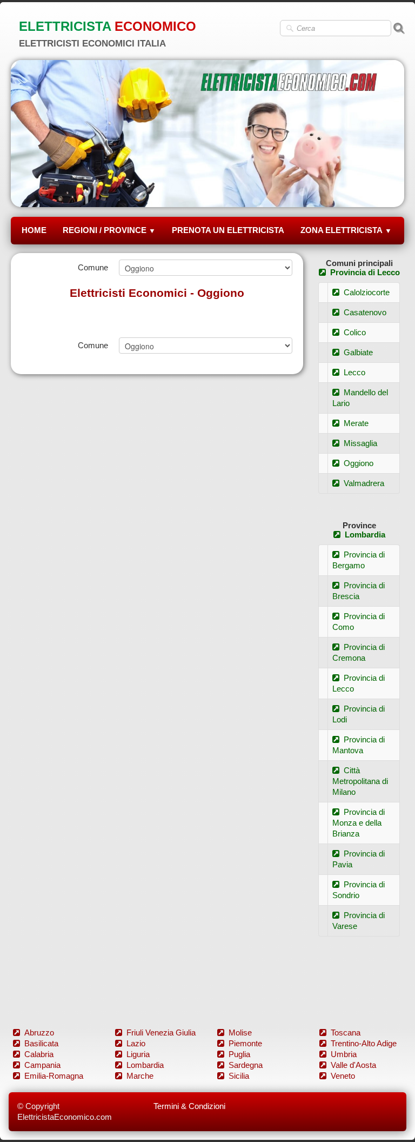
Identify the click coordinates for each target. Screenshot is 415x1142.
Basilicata (41, 1043)
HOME (34, 230)
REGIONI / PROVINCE (109, 230)
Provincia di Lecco (365, 272)
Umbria (344, 1054)
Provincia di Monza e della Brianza (358, 822)
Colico (355, 332)
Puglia (239, 1054)
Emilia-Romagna (53, 1075)
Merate (356, 423)
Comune (93, 267)
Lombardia (365, 534)
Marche (139, 1075)
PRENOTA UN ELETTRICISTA (228, 230)
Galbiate (358, 352)
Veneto (343, 1075)
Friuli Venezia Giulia (161, 1032)
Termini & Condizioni (189, 1106)
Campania (42, 1065)
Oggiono (358, 463)
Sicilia (239, 1075)
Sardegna (246, 1065)
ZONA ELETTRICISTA (346, 230)
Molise (240, 1032)
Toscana (345, 1032)
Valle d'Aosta (353, 1065)
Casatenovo (365, 312)
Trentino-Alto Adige (364, 1043)
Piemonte (245, 1043)
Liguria (138, 1054)
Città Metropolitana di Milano (360, 781)
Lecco (354, 372)
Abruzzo (39, 1032)
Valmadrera (364, 483)
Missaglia (360, 443)
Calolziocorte (367, 292)
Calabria (38, 1054)
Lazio (135, 1043)
